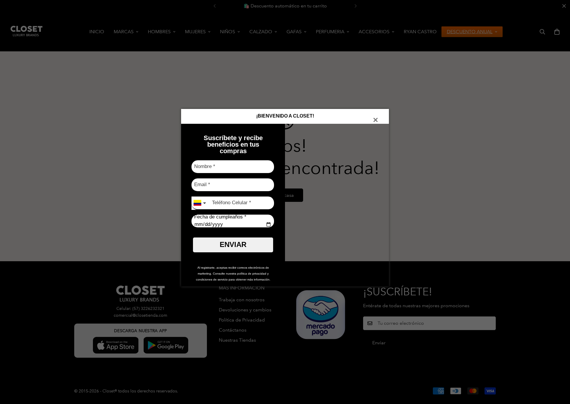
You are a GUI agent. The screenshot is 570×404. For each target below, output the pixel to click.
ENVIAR (233, 244)
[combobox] (200, 203)
